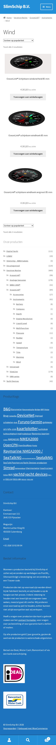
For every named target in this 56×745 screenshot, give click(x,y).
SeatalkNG (44, 457)
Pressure (20, 333)
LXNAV (9, 256)
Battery (19, 304)
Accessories (18, 294)
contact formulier (27, 620)
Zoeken (28, 740)
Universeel (14, 367)
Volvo (5, 475)
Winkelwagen (43, 738)
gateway (47, 422)
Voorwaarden (9, 728)
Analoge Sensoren (18, 280)
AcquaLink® (15, 275)
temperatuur (20, 468)
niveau (5, 440)
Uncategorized (13, 265)
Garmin (36, 421)
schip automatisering (29, 458)
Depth (19, 314)
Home (9, 17)
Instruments (47, 17)
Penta (34, 445)
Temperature (22, 347)
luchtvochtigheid (10, 434)
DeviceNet (25, 415)
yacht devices (36, 474)
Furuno (24, 421)
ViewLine (14, 371)
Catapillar (13, 416)
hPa (9, 429)
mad (19, 433)
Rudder (19, 338)
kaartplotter (27, 428)
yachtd (19, 474)
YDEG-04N (17, 479)
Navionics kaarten (40, 433)
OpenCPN (10, 445)
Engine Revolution (24, 318)
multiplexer (26, 434)
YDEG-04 (8, 479)
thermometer (33, 468)
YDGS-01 (23, 479)
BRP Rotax (45, 409)
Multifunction (22, 328)
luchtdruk (43, 429)
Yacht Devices (12, 381)
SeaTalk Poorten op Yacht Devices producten (25, 462)
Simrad (9, 467)
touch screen (46, 468)
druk (15, 422)
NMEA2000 (29, 438)
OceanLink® (34, 17)
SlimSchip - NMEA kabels (17, 261)
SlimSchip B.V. (16, 6)
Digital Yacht (12, 251)
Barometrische (28, 409)
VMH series (14, 376)
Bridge (37, 409)
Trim (18, 352)
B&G (7, 408)
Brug (5, 415)
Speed (19, 342)
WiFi (10, 474)
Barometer (16, 409)
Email (6, 538)
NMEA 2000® (15, 285)
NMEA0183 (13, 439)
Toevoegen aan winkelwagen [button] (28, 97)
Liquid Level (21, 323)
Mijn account (9, 740)
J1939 (13, 429)
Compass (20, 309)
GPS (5, 429)
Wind (18, 362)
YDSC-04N (30, 479)
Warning (20, 357)
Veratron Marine (20, 17)
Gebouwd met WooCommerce (33, 728)
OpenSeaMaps (25, 445)
